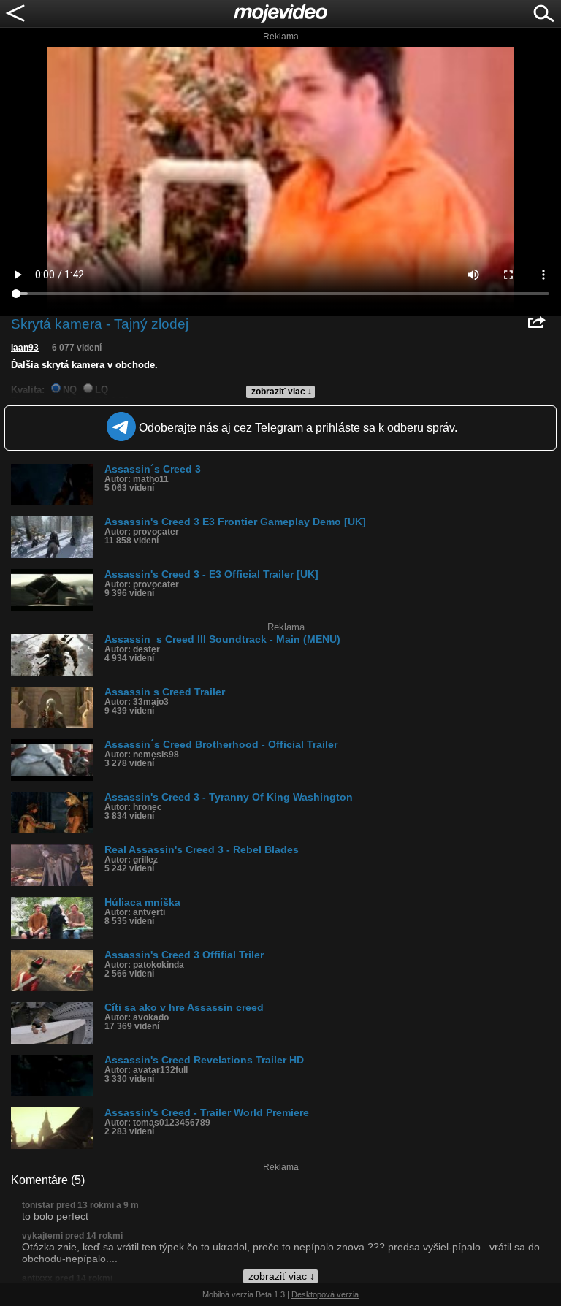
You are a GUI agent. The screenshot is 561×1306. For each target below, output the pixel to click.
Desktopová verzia (325, 1294)
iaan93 (25, 347)
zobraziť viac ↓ (281, 391)
